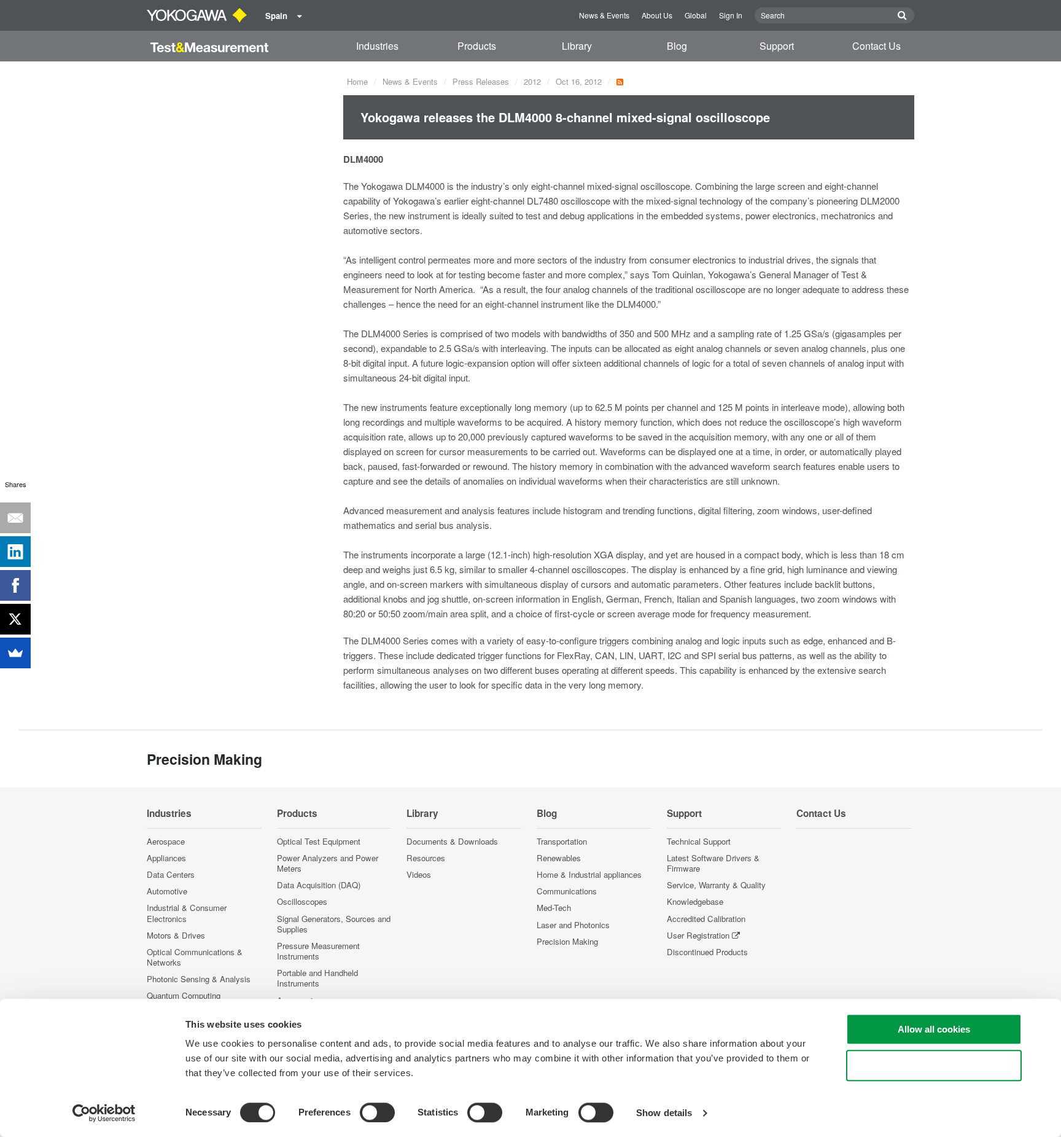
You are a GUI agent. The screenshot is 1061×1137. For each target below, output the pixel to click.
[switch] (377, 1112)
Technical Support (699, 841)
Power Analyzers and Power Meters (327, 863)
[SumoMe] (15, 653)
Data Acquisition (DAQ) (318, 885)
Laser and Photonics (573, 925)
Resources (425, 858)
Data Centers (171, 874)
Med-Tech (554, 907)
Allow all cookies (934, 1029)
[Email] (15, 517)
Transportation (562, 841)
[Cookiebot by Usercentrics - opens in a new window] (104, 1113)
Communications (567, 891)
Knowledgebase (695, 901)
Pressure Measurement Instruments (318, 951)
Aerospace (166, 841)
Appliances (166, 858)
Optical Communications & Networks (195, 957)
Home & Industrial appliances (589, 874)
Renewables (559, 858)
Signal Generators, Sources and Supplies (334, 924)
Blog (677, 46)
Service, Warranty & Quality (716, 885)
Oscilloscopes (302, 901)
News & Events (604, 15)
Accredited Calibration (706, 918)
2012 (532, 81)
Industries (377, 46)
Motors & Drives (176, 935)
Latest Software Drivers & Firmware (713, 863)
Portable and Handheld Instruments (317, 978)
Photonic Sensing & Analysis (199, 979)
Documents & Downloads (452, 841)
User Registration (698, 935)
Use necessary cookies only (933, 1065)
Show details (664, 1113)
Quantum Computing (183, 995)
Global (696, 15)
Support (777, 46)
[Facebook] (15, 585)
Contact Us (876, 46)
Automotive (167, 891)
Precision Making (567, 941)
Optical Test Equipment (318, 841)
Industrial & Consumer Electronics (187, 913)
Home (357, 81)
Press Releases (481, 81)
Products (476, 46)
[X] (15, 619)
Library (577, 46)
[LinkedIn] (15, 551)
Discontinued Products (707, 952)
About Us (657, 15)
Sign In (730, 15)
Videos (418, 874)
